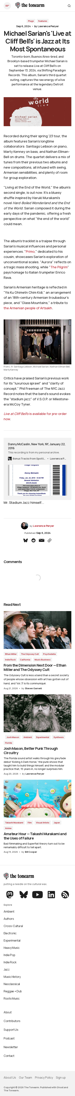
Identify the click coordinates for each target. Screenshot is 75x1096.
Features (42, 21)
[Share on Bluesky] (25, 540)
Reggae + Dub (13, 991)
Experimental (42, 737)
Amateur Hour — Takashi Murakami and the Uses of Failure (35, 836)
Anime (8, 828)
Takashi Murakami (14, 822)
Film (30, 822)
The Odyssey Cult (30, 654)
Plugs (31, 21)
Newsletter (11, 1047)
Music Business (43, 659)
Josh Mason (13, 737)
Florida (8, 742)
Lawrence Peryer (48, 26)
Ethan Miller (11, 654)
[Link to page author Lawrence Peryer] (24, 525)
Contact (9, 1056)
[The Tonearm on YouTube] (37, 894)
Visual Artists (42, 822)
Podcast (9, 1038)
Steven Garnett (33, 688)
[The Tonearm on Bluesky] (24, 894)
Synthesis (59, 737)
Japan (57, 822)
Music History (12, 977)
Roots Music (11, 998)
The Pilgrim (59, 267)
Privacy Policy (44, 1078)
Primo (30, 251)
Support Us (11, 1030)
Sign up (61, 1078)
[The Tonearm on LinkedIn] (51, 894)
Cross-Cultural (13, 926)
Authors (9, 919)
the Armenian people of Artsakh (28, 308)
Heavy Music (11, 948)
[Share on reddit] (33, 540)
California (25, 659)
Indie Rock (10, 659)
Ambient (27, 737)
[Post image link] (37, 630)
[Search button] (69, 6)
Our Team (25, 1078)
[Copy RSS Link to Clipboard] (64, 894)
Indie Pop (9, 955)
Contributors (12, 1021)
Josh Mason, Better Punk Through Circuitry (31, 750)
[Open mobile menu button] (7, 5)
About (7, 1012)
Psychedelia (49, 654)
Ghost (60, 1087)
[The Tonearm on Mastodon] (10, 894)
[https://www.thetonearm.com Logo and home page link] (29, 6)
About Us (10, 1078)
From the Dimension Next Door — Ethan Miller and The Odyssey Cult (35, 667)
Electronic (10, 933)
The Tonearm (11, 1090)
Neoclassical (12, 984)
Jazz (7, 969)
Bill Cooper (31, 851)
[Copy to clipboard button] (50, 540)
